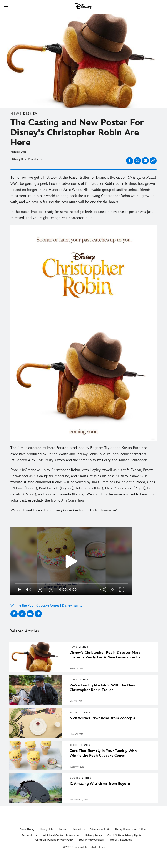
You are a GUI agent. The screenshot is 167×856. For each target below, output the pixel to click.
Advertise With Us (100, 829)
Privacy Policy (93, 835)
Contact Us (78, 829)
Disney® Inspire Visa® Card (131, 829)
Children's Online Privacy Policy (54, 839)
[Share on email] (145, 161)
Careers (63, 829)
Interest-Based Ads (120, 839)
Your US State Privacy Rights (124, 835)
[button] (6, 7)
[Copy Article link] (153, 160)
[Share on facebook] (129, 160)
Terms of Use (29, 835)
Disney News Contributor (27, 159)
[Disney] (83, 7)
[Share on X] (137, 160)
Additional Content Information (61, 835)
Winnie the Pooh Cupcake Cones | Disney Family (46, 605)
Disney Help (46, 829)
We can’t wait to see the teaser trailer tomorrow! (63, 510)
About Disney (27, 829)
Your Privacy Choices (91, 839)
